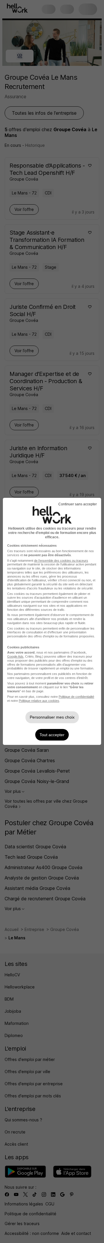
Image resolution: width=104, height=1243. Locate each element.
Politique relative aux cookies (39, 700)
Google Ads (15, 656)
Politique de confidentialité (76, 696)
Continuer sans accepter (77, 504)
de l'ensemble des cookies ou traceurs (61, 560)
